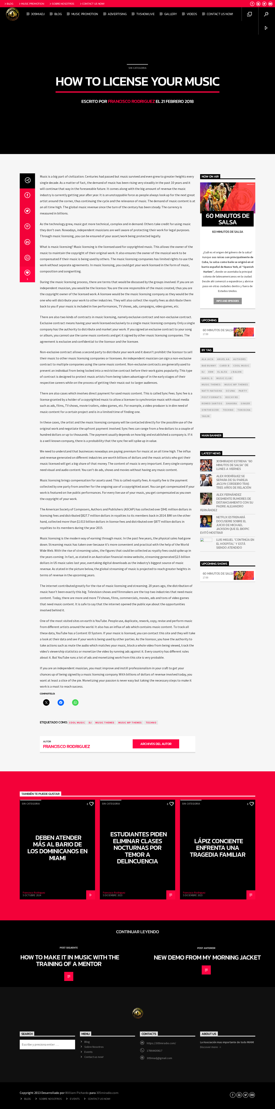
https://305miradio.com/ (161, 1043)
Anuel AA (223, 359)
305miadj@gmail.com (159, 1058)
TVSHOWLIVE (145, 13)
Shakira (231, 403)
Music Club (224, 378)
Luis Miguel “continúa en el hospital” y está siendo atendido (235, 543)
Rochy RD (231, 397)
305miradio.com (107, 1093)
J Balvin (236, 371)
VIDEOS (192, 13)
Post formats (212, 397)
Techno (151, 722)
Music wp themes (130, 722)
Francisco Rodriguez (131, 101)
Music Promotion (32, 3)
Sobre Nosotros (63, 3)
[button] (227, 252)
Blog (10, 3)
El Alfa (222, 371)
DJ (90, 722)
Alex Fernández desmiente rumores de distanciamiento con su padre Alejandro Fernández (226, 502)
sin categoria (137, 68)
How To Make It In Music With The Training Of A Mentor (69, 960)
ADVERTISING (117, 13)
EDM (211, 371)
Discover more (209, 1047)
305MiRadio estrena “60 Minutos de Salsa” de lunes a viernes (234, 465)
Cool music (77, 722)
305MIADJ (37, 13)
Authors (239, 359)
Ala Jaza (208, 359)
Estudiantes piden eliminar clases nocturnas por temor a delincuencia (138, 847)
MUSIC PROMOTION (84, 13)
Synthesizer (210, 409)
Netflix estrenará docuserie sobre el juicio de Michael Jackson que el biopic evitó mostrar (224, 525)
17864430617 (154, 1050)
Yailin (206, 416)
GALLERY (170, 13)
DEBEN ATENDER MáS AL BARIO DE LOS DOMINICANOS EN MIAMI (57, 848)
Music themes (104, 722)
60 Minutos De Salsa (218, 330)
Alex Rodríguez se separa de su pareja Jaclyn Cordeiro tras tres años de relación (233, 482)
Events (88, 1052)
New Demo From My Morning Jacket (207, 957)
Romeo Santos (212, 403)
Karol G (207, 378)
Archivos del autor (155, 743)
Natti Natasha (212, 390)
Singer (245, 403)
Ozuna (230, 390)
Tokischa (244, 409)
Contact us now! (93, 3)
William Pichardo (77, 1093)
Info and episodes (227, 301)
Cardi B (224, 365)
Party (243, 390)
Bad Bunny (209, 365)
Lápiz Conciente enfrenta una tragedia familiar (218, 847)
